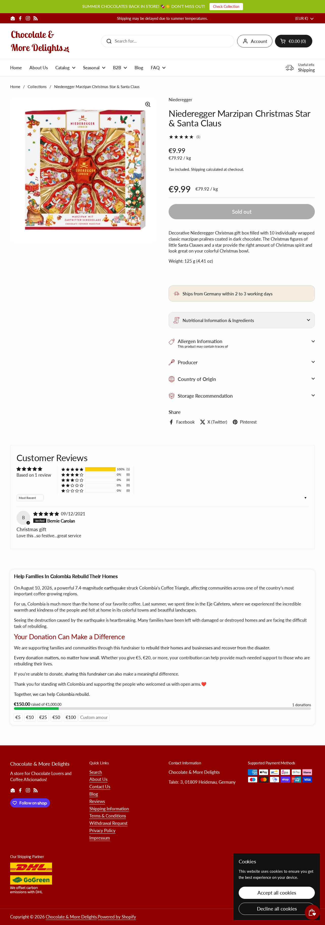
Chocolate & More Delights (71, 916)
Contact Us (99, 786)
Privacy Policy (102, 830)
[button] (293, 41)
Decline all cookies (277, 909)
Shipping (198, 169)
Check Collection (226, 6)
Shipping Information (109, 808)
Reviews (97, 801)
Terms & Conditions (107, 815)
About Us (98, 779)
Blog (93, 794)
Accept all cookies (276, 893)
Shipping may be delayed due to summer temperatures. (162, 18)
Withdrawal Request (108, 823)
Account (259, 41)
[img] (46, 513)
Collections (37, 86)
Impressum (99, 837)
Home (15, 86)
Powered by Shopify (117, 916)
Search (95, 772)
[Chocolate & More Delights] (40, 41)
